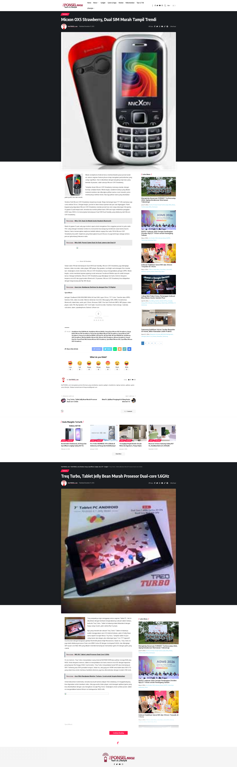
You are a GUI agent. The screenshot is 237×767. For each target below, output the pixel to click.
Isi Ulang (154, 303)
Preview (65, 14)
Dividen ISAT (154, 238)
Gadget (65, 470)
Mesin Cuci (150, 336)
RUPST (168, 238)
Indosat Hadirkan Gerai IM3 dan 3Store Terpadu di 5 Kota (156, 266)
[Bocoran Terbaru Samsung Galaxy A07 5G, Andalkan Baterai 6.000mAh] (162, 433)
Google (170, 301)
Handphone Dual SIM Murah (80, 331)
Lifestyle (143, 336)
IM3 (146, 303)
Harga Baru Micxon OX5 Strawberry (116, 331)
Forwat (155, 205)
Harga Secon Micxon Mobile (87, 335)
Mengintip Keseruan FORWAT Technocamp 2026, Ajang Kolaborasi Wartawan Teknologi (158, 200)
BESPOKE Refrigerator (167, 334)
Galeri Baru (156, 269)
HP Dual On (99, 335)
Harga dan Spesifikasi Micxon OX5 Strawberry (104, 333)
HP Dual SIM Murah (117, 335)
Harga (143, 303)
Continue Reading (118, 733)
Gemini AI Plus (164, 301)
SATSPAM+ (171, 303)
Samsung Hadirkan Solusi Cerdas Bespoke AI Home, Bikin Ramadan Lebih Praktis (158, 330)
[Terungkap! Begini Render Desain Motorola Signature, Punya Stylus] (133, 433)
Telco (154, 240)
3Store (151, 269)
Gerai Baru (163, 269)
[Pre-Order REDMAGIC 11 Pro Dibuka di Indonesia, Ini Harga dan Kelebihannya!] (104, 433)
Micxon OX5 (94, 337)
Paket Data (158, 271)
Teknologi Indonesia (147, 240)
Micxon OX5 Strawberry (106, 337)
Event (150, 205)
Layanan (148, 271)
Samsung (165, 336)
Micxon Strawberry (119, 337)
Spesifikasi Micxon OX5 (114, 339)
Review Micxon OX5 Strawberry (96, 339)
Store (162, 271)
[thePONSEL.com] (72, 5)
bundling (152, 301)
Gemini (157, 301)
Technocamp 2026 (146, 207)
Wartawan (155, 207)
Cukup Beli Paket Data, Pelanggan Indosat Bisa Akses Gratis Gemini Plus (158, 297)
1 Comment (129, 411)
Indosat (160, 238)
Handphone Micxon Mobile (97, 331)
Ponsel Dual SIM (82, 339)
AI (149, 238)
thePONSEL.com (72, 26)
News (173, 205)
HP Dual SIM (107, 335)
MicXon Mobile (86, 337)
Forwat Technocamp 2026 (164, 205)
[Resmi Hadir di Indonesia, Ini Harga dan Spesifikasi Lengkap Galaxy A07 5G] (74, 433)
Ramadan (159, 336)
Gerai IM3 (169, 269)
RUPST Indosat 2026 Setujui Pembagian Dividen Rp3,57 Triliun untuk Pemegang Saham (157, 233)
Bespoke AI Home (155, 334)
